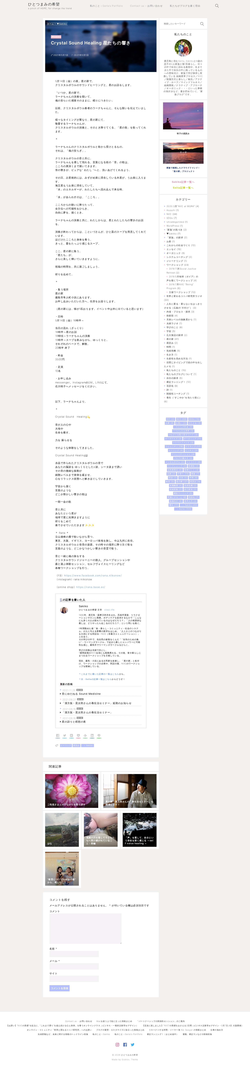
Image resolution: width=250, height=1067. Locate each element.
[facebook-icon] (125, 1044)
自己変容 (190, 489)
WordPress (173, 225)
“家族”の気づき (175, 229)
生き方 (170, 354)
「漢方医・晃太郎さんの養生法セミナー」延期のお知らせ (97, 703)
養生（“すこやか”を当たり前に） (184, 397)
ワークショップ (175, 264)
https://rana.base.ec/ (90, 587)
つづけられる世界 (183, 431)
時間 (169, 346)
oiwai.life (109, 609)
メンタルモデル (175, 462)
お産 (169, 241)
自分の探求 (173, 378)
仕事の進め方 (217, 1030)
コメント (54, 911)
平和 (194, 477)
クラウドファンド (183, 442)
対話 (173, 477)
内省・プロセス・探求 (178, 311)
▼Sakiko (62, 24)
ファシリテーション (183, 454)
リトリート (193, 462)
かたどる (195, 423)
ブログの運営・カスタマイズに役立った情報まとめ (120, 1030)
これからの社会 (183, 427)
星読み (76, 745)
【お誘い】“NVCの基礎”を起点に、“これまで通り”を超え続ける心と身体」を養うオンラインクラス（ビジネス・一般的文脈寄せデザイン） (72, 1025)
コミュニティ (174, 446)
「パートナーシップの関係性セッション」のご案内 (161, 1021)
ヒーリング (66, 745)
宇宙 (169, 331)
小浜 (183, 477)
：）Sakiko (87, 745)
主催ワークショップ (180, 292)
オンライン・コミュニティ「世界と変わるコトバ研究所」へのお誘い (59, 1030)
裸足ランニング (183, 493)
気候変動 (176, 489)
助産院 (170, 315)
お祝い (181, 423)
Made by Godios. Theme (125, 1059)
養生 (174, 505)
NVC (169, 214)
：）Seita (183, 509)
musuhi (171, 210)
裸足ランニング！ (176, 382)
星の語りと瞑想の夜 (74, 721)
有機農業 (176, 485)
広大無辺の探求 (175, 335)
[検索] (201, 24)
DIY (170, 419)
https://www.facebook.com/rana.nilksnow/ (93, 575)
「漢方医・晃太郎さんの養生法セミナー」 (87, 712)
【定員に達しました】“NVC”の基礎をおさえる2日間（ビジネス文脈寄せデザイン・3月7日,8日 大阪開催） (192, 1025)
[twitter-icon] (132, 1044)
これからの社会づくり (178, 245)
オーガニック (174, 253)
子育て (183, 474)
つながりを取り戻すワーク (183, 435)
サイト (53, 973)
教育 (170, 481)
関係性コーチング (176, 393)
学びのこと (173, 327)
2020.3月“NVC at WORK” (181, 206)
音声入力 (190, 501)
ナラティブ (193, 446)
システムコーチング (177, 257)
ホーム (50, 24)
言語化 (170, 385)
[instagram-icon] (117, 1044)
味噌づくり (191, 470)
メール (54, 961)
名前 (53, 948)
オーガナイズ (173, 438)
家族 (195, 474)
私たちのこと (174, 370)
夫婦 (171, 474)
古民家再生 (175, 470)
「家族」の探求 (175, 237)
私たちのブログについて (180, 374)
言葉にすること (177, 497)
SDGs (170, 218)
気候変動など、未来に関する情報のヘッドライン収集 (63, 1034)
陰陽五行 (176, 501)
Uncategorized (175, 222)
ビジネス (191, 450)
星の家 (79, 690)
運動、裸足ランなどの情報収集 (197, 1034)
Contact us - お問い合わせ (78, 1021)
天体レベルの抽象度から (180, 319)
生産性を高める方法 (177, 358)
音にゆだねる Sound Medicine (81, 693)
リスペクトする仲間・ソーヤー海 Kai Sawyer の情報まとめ (177, 1030)
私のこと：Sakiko (101, 1034)
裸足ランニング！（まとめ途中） (163, 1034)
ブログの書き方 (183, 458)
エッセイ (171, 249)
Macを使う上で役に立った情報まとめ (114, 1021)
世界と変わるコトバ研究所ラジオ (184, 296)
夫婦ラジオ (173, 323)
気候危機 (171, 350)
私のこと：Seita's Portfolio (129, 1034)
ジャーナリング (175, 261)
